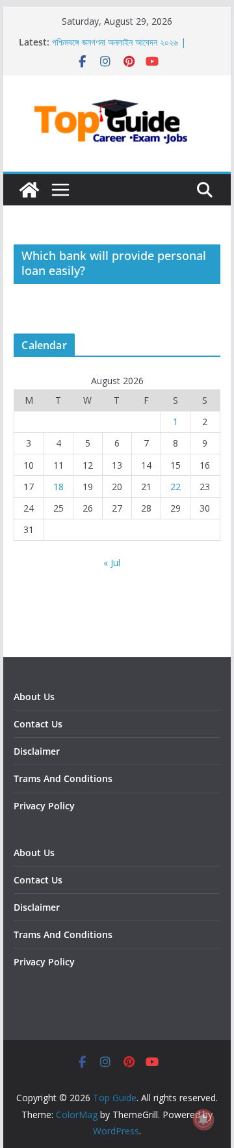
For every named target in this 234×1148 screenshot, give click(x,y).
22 (175, 486)
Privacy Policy (44, 806)
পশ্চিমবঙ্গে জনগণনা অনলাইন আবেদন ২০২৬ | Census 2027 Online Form (119, 48)
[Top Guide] (29, 189)
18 (58, 486)
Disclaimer (37, 751)
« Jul (111, 562)
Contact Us (38, 724)
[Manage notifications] (203, 1119)
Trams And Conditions (63, 778)
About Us (34, 696)
